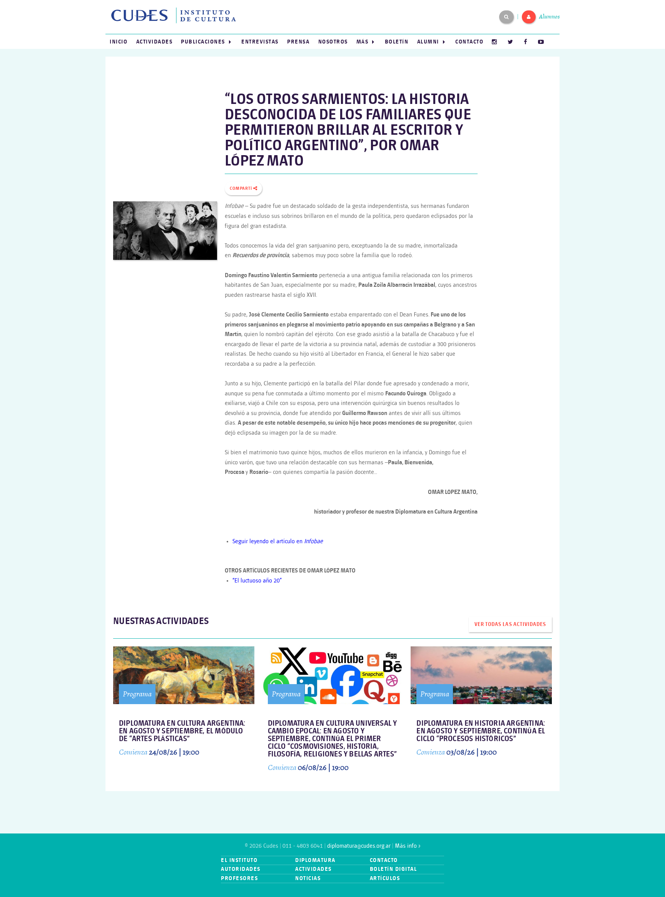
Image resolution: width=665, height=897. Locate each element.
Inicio (118, 42)
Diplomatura (315, 860)
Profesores (239, 878)
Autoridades (241, 869)
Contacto (469, 42)
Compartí (241, 188)
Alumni (428, 42)
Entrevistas (260, 42)
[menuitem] (118, 41)
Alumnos (549, 16)
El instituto (239, 860)
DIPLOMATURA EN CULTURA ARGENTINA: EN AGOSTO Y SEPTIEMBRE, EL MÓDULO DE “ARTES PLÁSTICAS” (182, 731)
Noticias (308, 878)
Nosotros (333, 42)
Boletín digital (393, 869)
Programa (137, 694)
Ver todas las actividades (510, 624)
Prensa (298, 42)
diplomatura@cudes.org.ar (359, 846)
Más (362, 42)
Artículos (385, 878)
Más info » (407, 846)
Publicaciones (203, 42)
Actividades (154, 42)
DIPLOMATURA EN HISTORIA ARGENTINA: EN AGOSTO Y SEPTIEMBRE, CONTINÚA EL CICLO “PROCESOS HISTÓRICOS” (480, 731)
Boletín (397, 42)
